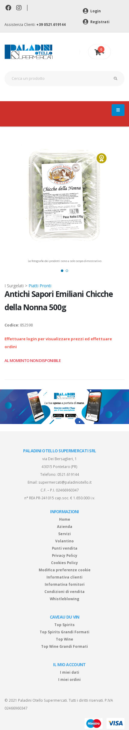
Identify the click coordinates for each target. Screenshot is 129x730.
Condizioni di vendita (64, 591)
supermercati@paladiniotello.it (65, 482)
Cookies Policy (64, 562)
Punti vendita (64, 548)
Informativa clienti (64, 577)
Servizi (64, 533)
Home (64, 519)
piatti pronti (39, 286)
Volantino (64, 540)
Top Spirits (64, 624)
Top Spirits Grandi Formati (64, 631)
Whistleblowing (64, 598)
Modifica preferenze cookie (65, 569)
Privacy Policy (64, 555)
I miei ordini (69, 679)
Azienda (64, 526)
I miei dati (69, 672)
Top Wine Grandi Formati (64, 646)
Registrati (99, 21)
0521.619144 (68, 474)
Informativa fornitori (65, 584)
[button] (62, 270)
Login (95, 10)
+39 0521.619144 (51, 24)
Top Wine (64, 639)
